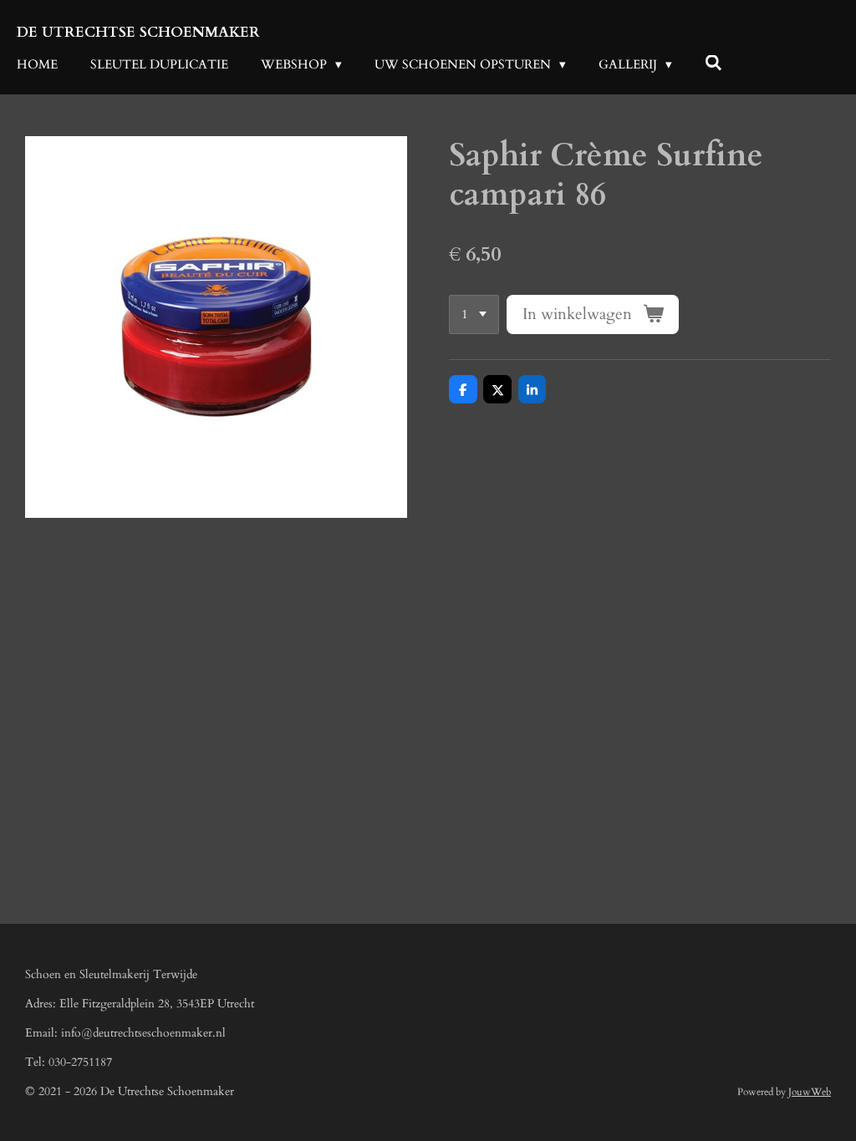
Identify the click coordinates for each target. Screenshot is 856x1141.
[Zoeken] (713, 63)
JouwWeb (809, 1091)
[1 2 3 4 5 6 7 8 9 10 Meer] (474, 314)
